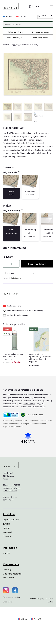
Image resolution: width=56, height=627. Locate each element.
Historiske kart (31, 44)
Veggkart (20, 44)
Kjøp (45, 620)
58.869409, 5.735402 (11, 485)
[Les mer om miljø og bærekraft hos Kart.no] (11, 415)
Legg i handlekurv (37, 263)
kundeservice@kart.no (12, 487)
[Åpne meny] (51, 6)
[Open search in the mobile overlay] (28, 24)
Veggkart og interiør (40, 37)
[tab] (11, 187)
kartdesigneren (29, 403)
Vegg (13, 44)
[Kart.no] (11, 292)
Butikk (6, 44)
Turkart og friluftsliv (15, 31)
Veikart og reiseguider (15, 37)
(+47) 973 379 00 (10, 490)
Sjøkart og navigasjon (40, 31)
